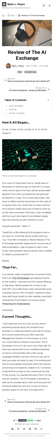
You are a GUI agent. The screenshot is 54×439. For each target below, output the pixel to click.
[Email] (35, 428)
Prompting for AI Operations (16, 304)
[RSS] (41, 428)
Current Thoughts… (17, 113)
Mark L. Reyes (16, 4)
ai (20, 72)
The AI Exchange (20, 278)
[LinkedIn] (12, 428)
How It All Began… (16, 106)
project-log (31, 72)
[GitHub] (18, 428)
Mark (39, 420)
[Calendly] (30, 428)
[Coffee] (24, 428)
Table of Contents (15, 100)
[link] (31, 15)
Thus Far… (13, 109)
